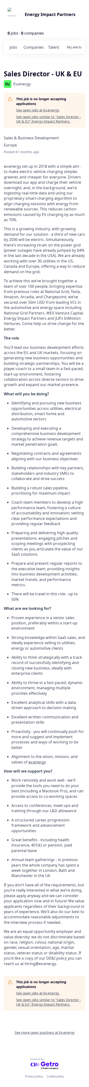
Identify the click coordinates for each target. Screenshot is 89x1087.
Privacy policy (34, 1076)
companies (33, 47)
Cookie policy (55, 1076)
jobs (13, 47)
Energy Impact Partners (50, 14)
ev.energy (37, 762)
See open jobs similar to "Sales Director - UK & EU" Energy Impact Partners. (48, 119)
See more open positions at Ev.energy (45, 1032)
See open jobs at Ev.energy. (38, 110)
